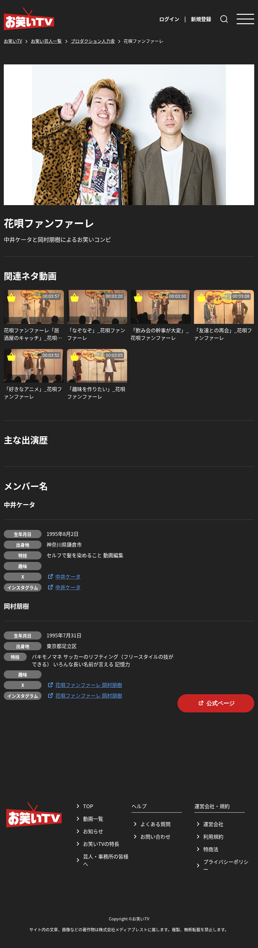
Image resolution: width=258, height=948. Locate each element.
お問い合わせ (155, 836)
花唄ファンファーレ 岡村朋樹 (88, 685)
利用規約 (213, 836)
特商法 (210, 849)
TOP (88, 806)
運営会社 (213, 824)
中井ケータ (68, 576)
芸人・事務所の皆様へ (105, 860)
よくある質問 (155, 824)
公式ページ (220, 703)
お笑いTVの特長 (101, 843)
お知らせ (93, 831)
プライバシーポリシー (226, 865)
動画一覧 (93, 818)
